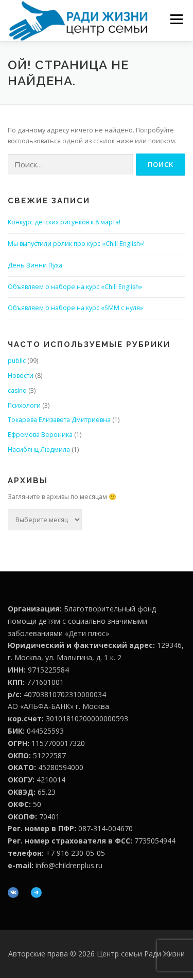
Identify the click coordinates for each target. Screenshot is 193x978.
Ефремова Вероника (40, 434)
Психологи (24, 405)
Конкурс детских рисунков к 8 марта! (64, 222)
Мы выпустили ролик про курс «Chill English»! (76, 243)
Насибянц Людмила (39, 449)
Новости (20, 375)
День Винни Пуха (35, 265)
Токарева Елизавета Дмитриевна (59, 419)
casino (17, 390)
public (17, 360)
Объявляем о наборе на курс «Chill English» (75, 286)
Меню (176, 19)
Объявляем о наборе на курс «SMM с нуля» (75, 307)
